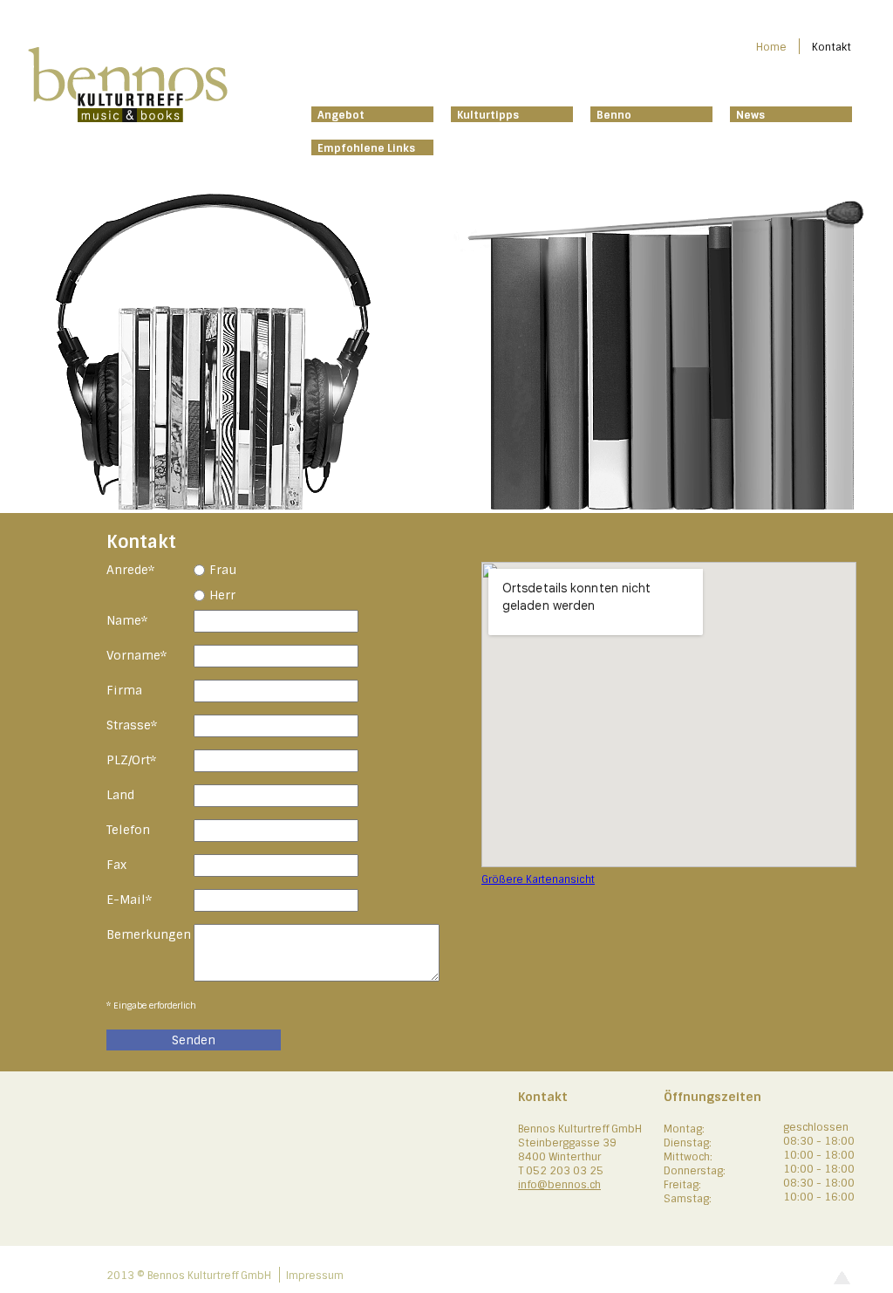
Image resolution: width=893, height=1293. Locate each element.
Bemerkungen (148, 934)
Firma (124, 690)
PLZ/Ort (136, 759)
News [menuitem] (750, 115)
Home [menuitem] (771, 47)
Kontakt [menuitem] (831, 47)
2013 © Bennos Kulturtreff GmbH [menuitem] (188, 1276)
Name (136, 620)
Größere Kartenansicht (538, 879)
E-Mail (136, 899)
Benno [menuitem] (613, 115)
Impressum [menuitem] (315, 1276)
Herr (222, 595)
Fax (116, 864)
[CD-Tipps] (237, 505)
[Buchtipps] (655, 505)
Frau (222, 570)
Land (120, 795)
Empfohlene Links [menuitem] (366, 148)
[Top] (841, 1282)
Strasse (136, 724)
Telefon (128, 830)
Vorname (136, 654)
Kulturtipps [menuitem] (488, 115)
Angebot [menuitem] (341, 115)
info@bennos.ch (559, 1185)
